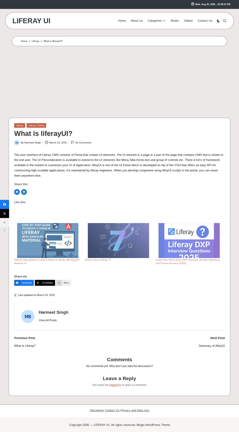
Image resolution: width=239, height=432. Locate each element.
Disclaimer (97, 410)
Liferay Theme (36, 125)
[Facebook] (4, 204)
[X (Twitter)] (4, 213)
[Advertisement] (119, 81)
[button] (48, 320)
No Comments (83, 142)
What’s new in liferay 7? (98, 259)
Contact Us (112, 410)
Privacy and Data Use (134, 410)
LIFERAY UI (31, 21)
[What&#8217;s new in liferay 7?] (118, 240)
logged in (115, 385)
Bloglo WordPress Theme (153, 425)
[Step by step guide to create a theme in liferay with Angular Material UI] (47, 240)
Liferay (19, 125)
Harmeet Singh (53, 312)
